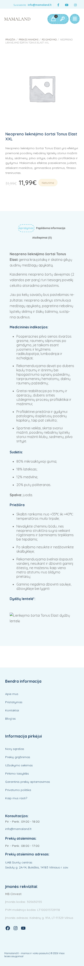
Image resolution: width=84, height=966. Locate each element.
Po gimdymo (49, 39)
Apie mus (11, 694)
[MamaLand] (17, 19)
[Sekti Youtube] (66, 5)
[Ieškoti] (62, 19)
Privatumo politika (18, 790)
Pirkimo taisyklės (17, 773)
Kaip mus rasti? (16, 798)
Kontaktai (12, 710)
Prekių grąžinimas (17, 757)
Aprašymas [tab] (26, 228)
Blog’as (10, 718)
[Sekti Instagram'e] (75, 5)
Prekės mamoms (28, 39)
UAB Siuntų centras (18, 862)
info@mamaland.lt (39, 4)
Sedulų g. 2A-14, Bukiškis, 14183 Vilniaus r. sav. (37, 867)
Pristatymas (13, 702)
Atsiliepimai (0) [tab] (42, 237)
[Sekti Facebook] (58, 5)
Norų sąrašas (14, 749)
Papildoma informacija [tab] (50, 228)
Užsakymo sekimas (19, 765)
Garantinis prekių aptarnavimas (27, 782)
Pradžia (10, 39)
